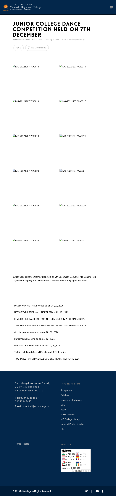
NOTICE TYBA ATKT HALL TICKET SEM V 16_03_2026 (41, 310)
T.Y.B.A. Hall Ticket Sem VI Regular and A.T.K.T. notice (40, 350)
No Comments (38, 47)
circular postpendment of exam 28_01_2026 (36, 330)
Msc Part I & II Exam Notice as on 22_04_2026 (37, 344)
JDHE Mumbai (67, 414)
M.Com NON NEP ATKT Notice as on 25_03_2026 (38, 304)
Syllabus (65, 395)
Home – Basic (22, 443)
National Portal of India (72, 424)
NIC (62, 429)
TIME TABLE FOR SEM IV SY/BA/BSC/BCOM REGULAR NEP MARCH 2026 (50, 324)
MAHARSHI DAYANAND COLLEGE (28, 40)
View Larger (35, 77)
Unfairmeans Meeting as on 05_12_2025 (34, 337)
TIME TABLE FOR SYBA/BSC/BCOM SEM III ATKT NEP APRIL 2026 (47, 357)
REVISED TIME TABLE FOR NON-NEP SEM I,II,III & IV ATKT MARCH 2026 (49, 317)
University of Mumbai (71, 400)
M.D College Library (70, 419)
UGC (63, 404)
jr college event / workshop (73, 40)
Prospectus (66, 390)
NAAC (64, 409)
